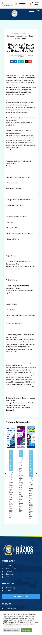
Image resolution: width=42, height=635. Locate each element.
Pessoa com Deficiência (11, 460)
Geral (22, 56)
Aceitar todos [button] (26, 630)
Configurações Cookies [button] (11, 630)
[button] (12, 61)
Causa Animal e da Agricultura (31, 464)
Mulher (21, 454)
